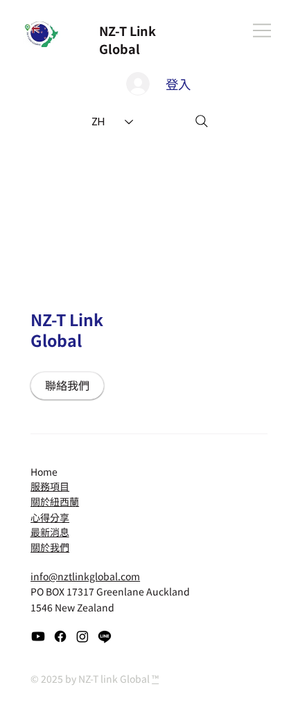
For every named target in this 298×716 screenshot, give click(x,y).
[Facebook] (60, 636)
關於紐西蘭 (54, 501)
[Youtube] (38, 636)
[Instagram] (82, 636)
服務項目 (49, 486)
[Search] (201, 121)
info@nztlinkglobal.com (85, 576)
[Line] (104, 636)
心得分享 (49, 517)
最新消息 (49, 532)
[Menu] (262, 30)
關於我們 (49, 547)
